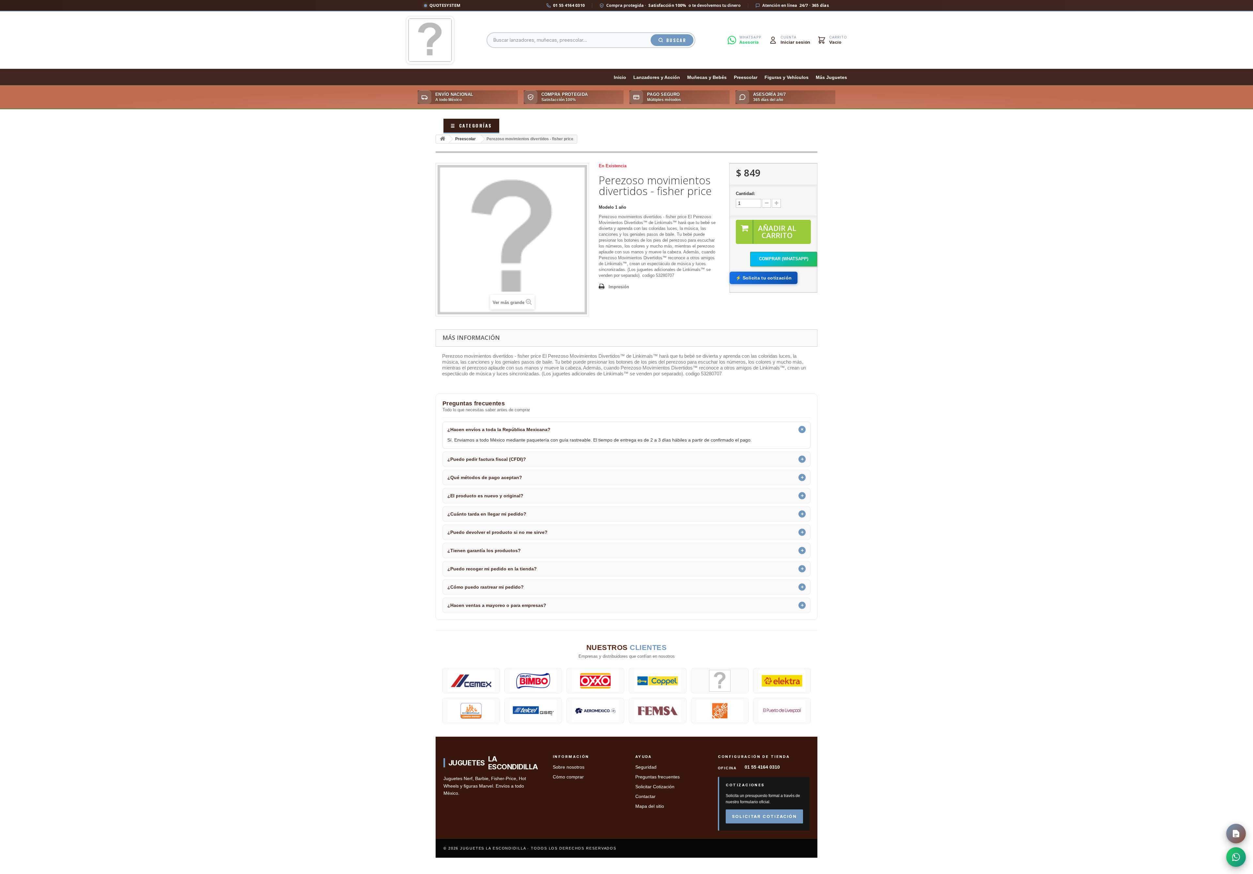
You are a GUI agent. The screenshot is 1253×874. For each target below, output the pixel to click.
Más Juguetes (831, 77)
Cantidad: (745, 193)
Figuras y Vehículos (787, 77)
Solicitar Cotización (654, 786)
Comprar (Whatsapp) (783, 258)
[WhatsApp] (1236, 857)
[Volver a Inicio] (442, 139)
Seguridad (646, 767)
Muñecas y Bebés (707, 77)
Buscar (676, 40)
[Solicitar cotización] (1236, 833)
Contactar (645, 796)
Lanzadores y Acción (656, 77)
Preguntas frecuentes (657, 777)
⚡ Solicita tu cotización (763, 277)
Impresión (619, 286)
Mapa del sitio (649, 806)
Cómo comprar (568, 777)
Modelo (606, 207)
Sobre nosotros (568, 767)
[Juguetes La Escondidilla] (430, 40)
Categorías (471, 125)
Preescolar (745, 77)
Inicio (620, 77)
